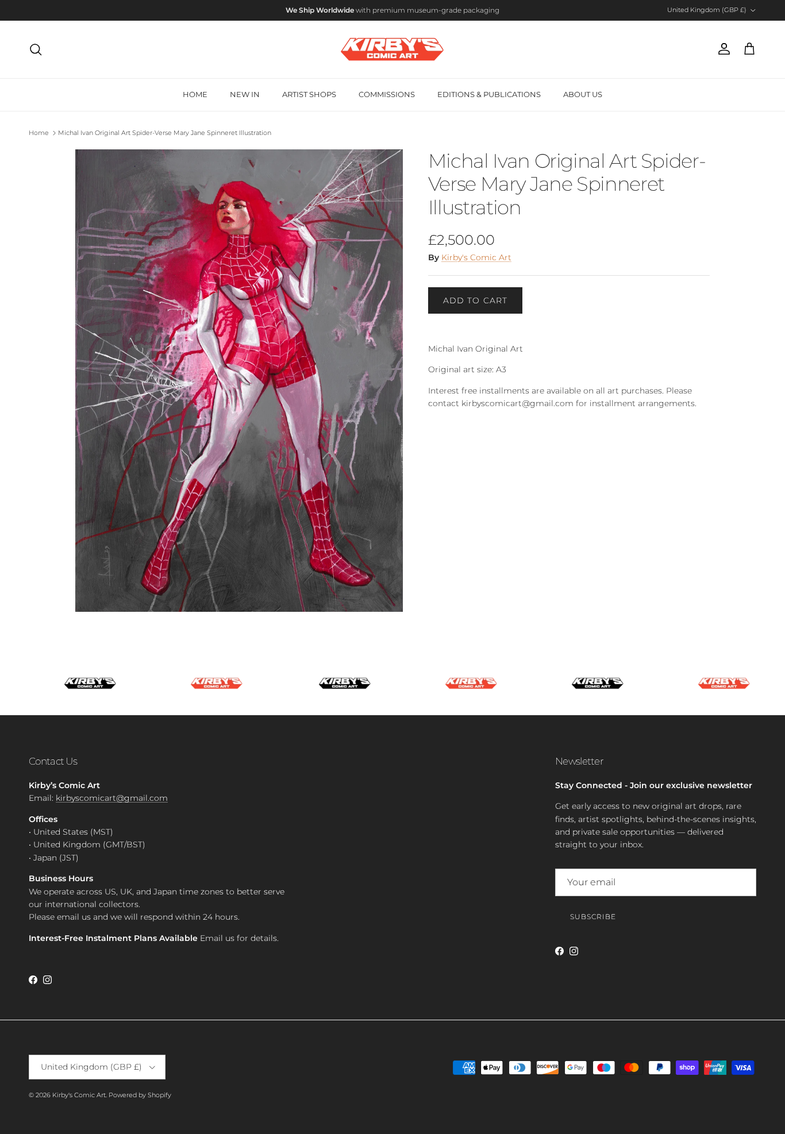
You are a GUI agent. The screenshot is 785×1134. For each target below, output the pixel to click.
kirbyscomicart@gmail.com (112, 798)
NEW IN (245, 94)
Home (39, 133)
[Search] (36, 49)
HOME (195, 94)
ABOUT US (582, 94)
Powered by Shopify (140, 1095)
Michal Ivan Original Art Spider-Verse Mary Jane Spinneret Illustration (164, 133)
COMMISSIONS (387, 94)
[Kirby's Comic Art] (392, 49)
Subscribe (593, 916)
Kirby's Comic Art (476, 257)
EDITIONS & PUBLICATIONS (489, 94)
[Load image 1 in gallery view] (239, 380)
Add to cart (475, 300)
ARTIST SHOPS (309, 94)
